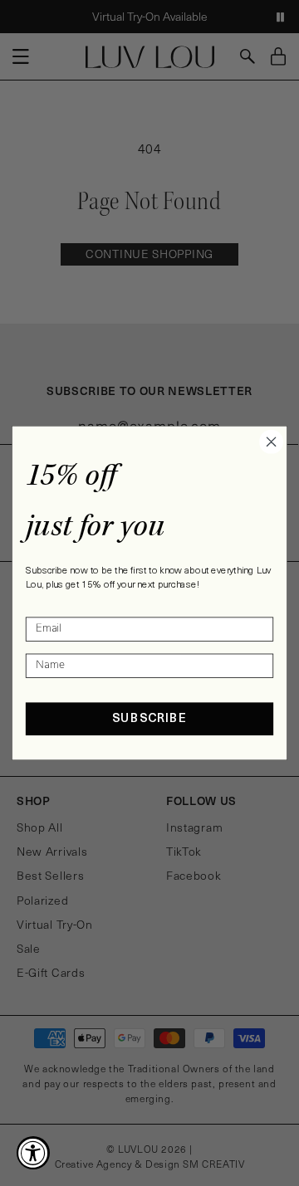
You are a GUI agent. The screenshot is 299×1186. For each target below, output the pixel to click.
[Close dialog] (271, 441)
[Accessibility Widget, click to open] (33, 1152)
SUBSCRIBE (149, 719)
